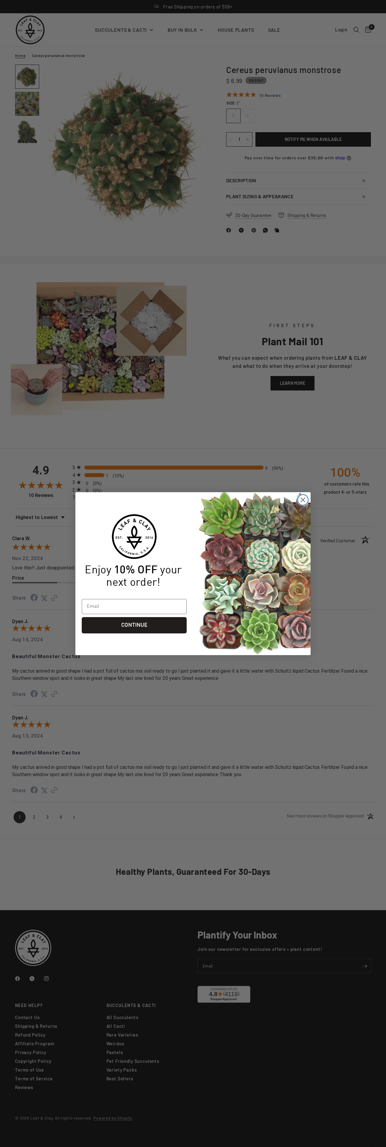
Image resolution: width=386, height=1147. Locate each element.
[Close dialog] (303, 500)
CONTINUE (134, 625)
